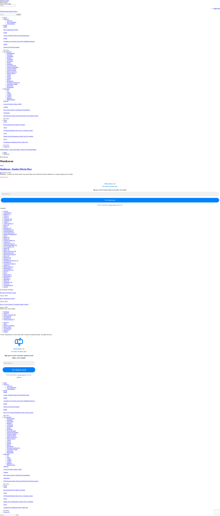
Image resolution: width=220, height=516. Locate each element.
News (5, 271)
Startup (9, 62)
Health (5, 25)
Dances (9, 76)
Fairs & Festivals (8, 233)
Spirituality (6, 279)
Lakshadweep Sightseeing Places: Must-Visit (15, 142)
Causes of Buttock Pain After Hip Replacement (16, 35)
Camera (9, 93)
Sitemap (5, 331)
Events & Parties (11, 65)
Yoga (5, 287)
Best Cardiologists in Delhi (10, 29)
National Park (8, 270)
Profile (218, 8)
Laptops (9, 96)
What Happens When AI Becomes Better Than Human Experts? (20, 116)
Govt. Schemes (8, 246)
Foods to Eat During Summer (11, 47)
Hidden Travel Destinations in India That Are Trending (18, 136)
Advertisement (11, 23)
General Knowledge (10, 245)
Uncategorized (8, 285)
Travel (5, 120)
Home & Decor (11, 73)
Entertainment (10, 53)
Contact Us (6, 146)
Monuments (10, 81)
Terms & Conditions (8, 325)
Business (9, 58)
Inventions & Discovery (13, 82)
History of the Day (12, 72)
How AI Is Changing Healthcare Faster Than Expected (18, 412)
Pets (5, 273)
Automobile (10, 56)
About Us (6, 19)
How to (6, 256)
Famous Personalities (12, 67)
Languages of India (12, 84)
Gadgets (9, 95)
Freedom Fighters (11, 68)
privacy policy (112, 205)
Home (5, 17)
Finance (6, 239)
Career (6, 217)
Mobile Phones (11, 99)
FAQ (5, 236)
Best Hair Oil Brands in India (8, 292)
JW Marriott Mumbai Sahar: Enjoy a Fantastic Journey (18, 130)
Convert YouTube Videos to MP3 (12, 104)
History (9, 79)
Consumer (7, 220)
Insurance (6, 259)
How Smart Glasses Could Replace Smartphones (16, 110)
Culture (9, 75)
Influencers (7, 257)
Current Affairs (8, 223)
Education (9, 55)
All (8, 90)
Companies (10, 59)
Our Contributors (11, 22)
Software (9, 98)
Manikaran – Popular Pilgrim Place (16, 169)
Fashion (9, 78)
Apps (8, 92)
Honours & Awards (9, 254)
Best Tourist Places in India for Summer (14, 124)
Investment (10, 61)
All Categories (7, 51)
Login (214, 8)
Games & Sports (11, 70)
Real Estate (10, 85)
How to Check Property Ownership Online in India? (14, 304)
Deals (5, 226)
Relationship (10, 87)
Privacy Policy (7, 327)
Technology (6, 89)
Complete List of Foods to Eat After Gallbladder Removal (19, 41)
